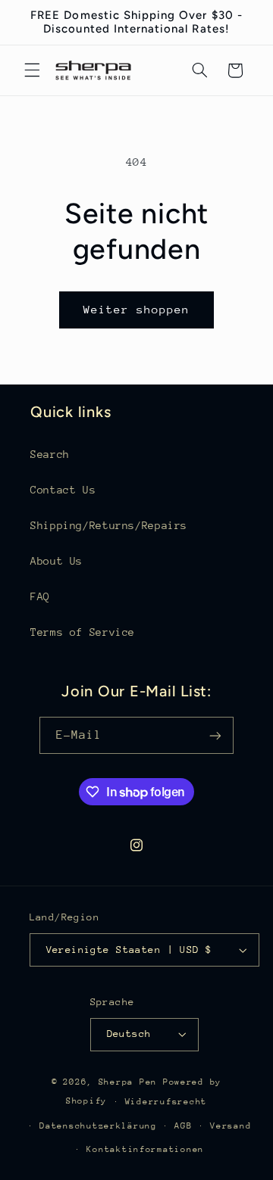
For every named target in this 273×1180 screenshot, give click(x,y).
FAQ (40, 596)
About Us (56, 561)
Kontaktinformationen (145, 1149)
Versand (230, 1126)
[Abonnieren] (215, 735)
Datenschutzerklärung (98, 1126)
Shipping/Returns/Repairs (108, 525)
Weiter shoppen (136, 309)
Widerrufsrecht (166, 1102)
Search (50, 454)
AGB (183, 1126)
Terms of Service (82, 632)
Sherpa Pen (131, 1082)
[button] (31, 70)
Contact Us (63, 490)
